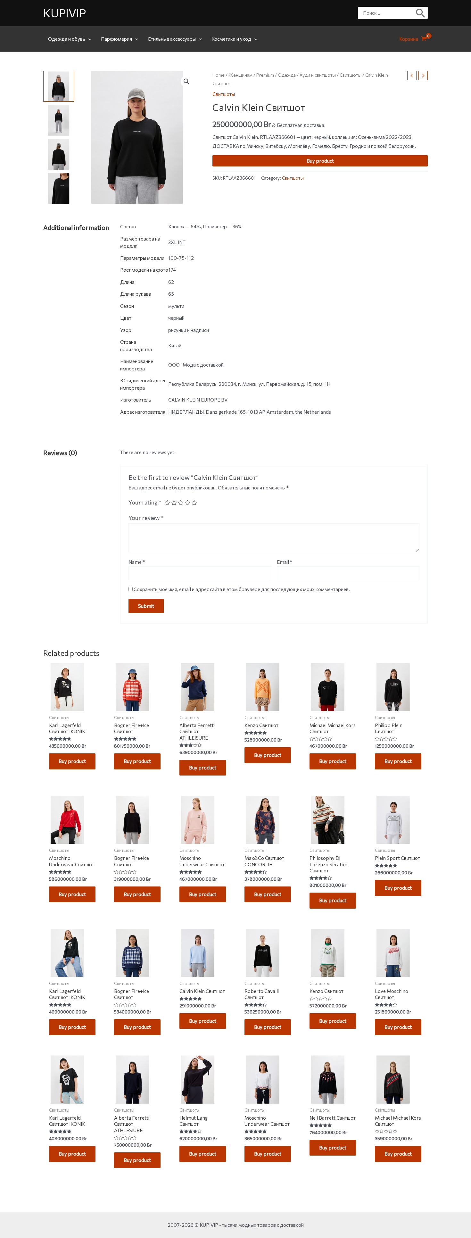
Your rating (144, 502)
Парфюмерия (116, 39)
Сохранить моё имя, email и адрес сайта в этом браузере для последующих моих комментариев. (242, 589)
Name (136, 562)
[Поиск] (421, 13)
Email (284, 562)
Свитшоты (350, 75)
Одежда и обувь (66, 39)
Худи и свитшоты (318, 75)
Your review (145, 517)
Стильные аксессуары (172, 39)
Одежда (287, 75)
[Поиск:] (388, 13)
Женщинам (240, 75)
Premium (265, 75)
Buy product (320, 161)
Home (218, 75)
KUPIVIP (64, 13)
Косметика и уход (231, 39)
